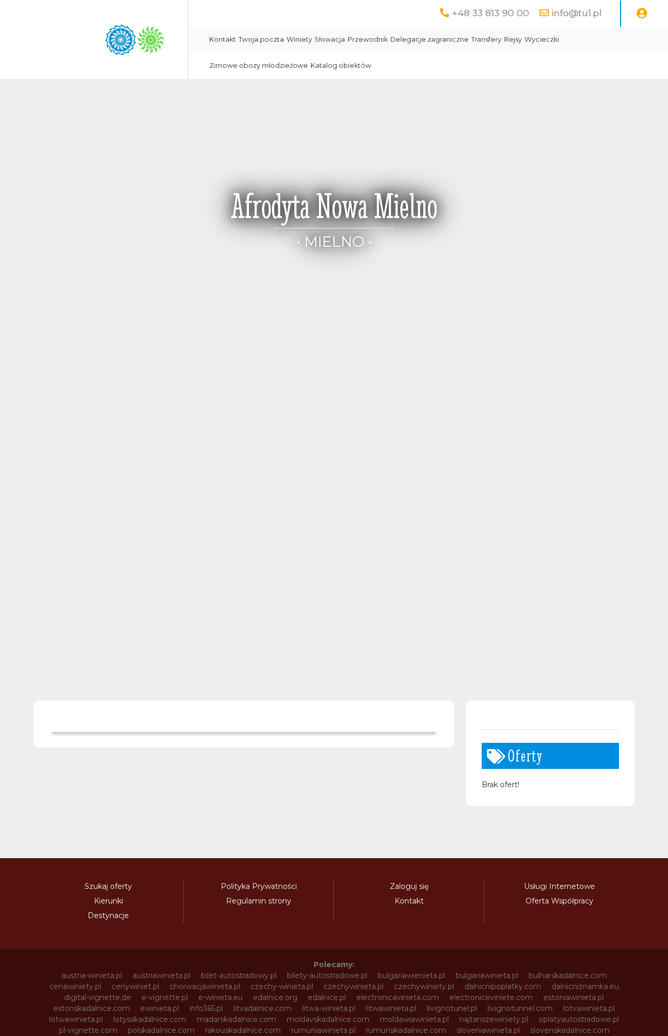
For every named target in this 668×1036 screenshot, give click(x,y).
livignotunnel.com (520, 1008)
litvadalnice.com (262, 1008)
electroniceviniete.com (491, 997)
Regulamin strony (258, 901)
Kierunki (108, 901)
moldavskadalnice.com (328, 1019)
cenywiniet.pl (135, 986)
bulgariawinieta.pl (487, 975)
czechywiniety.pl (424, 986)
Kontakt (222, 39)
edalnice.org (275, 997)
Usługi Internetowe (559, 886)
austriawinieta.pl (161, 975)
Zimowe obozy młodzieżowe (258, 65)
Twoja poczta (261, 39)
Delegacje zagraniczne (429, 39)
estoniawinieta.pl (573, 997)
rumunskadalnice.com (406, 1030)
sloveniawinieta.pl (488, 1030)
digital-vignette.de (97, 997)
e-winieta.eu (220, 997)
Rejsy (513, 39)
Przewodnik (368, 39)
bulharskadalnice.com (568, 975)
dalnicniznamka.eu (585, 986)
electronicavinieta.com (397, 997)
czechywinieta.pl (354, 986)
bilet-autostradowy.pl (239, 975)
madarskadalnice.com (236, 1019)
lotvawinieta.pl (589, 1008)
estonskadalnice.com (91, 1008)
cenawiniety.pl (75, 986)
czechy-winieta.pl (281, 986)
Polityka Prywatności (259, 886)
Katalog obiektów (341, 65)
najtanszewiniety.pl (493, 1019)
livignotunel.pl (452, 1008)
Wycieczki (541, 39)
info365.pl (206, 1008)
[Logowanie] (642, 14)
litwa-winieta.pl (328, 1008)
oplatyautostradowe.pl (579, 1019)
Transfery (486, 39)
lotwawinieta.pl (76, 1019)
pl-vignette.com (88, 1030)
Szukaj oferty (108, 886)
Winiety (299, 39)
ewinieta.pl (159, 1008)
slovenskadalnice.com (570, 1030)
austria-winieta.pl (92, 975)
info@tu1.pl (577, 12)
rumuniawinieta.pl (323, 1030)
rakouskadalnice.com (243, 1030)
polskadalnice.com (161, 1030)
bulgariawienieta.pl (411, 975)
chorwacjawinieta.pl (205, 986)
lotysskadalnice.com (149, 1019)
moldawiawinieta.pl (414, 1019)
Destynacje (108, 915)
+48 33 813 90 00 (490, 12)
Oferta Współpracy (559, 901)
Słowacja (330, 39)
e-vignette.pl (164, 997)
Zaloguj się (409, 886)
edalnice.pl (327, 997)
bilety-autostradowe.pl (327, 975)
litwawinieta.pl (391, 1008)
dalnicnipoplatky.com (502, 986)
